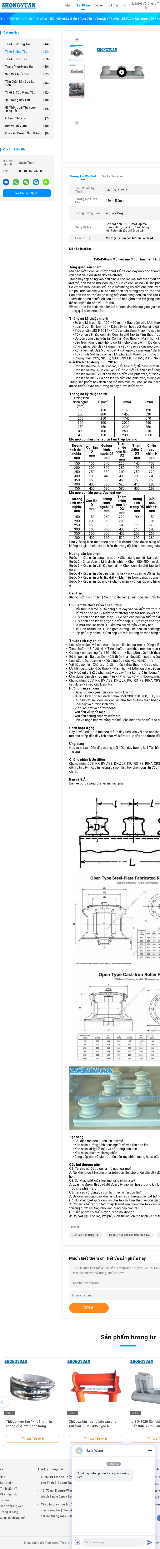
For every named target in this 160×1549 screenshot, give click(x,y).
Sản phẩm (7, 1482)
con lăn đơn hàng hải (86, 1235)
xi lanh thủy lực (27, 118)
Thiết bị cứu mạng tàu (27, 92)
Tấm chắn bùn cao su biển (27, 83)
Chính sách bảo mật (13, 1517)
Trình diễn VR (9, 1488)
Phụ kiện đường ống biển (27, 133)
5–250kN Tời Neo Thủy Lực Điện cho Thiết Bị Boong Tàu (62, 1479)
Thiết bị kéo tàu (27, 59)
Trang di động (9, 1512)
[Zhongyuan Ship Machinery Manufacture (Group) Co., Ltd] (18, 6)
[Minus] (149, 1450)
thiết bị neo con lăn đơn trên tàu (129, 1235)
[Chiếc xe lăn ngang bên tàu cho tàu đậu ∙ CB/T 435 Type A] (95, 1387)
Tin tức (5, 1500)
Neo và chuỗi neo (27, 74)
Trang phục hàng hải (27, 66)
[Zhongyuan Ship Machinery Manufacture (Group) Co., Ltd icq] (46, 182)
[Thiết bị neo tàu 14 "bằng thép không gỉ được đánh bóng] (32, 1387)
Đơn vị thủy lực (27, 126)
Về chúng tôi (8, 1494)
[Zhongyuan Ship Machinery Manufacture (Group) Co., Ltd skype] (36, 182)
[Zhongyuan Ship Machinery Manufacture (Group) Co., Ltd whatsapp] (16, 182)
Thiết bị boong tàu (27, 44)
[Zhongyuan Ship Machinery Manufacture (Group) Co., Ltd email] (6, 182)
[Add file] (77, 1542)
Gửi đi (89, 1307)
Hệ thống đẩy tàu (27, 100)
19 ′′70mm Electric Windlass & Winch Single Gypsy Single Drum (62, 1493)
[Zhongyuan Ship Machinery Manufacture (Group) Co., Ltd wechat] (26, 182)
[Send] (149, 1542)
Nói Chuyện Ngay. (26, 193)
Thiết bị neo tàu (27, 51)
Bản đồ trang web (12, 1506)
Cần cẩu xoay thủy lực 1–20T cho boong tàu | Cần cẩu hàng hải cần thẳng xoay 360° (61, 1510)
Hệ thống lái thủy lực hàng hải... (27, 109)
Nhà (2, 1477)
